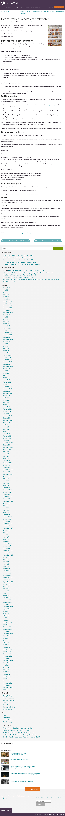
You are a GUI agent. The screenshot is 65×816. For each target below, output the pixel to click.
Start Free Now (59, 7)
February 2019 (7, 490)
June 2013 (6, 640)
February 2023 (7, 382)
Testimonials (20, 796)
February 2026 (7, 301)
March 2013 (6, 647)
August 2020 (7, 449)
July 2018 (6, 505)
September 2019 (8, 474)
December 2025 (7, 306)
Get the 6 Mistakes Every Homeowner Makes (49, 798)
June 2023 (6, 373)
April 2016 (6, 566)
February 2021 (7, 436)
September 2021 (8, 420)
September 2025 (8, 312)
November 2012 (8, 656)
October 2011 (7, 685)
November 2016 (8, 550)
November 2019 (8, 469)
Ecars (4, 270)
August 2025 (7, 315)
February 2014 (7, 622)
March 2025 (6, 326)
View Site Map (5, 810)
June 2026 (6, 292)
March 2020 (6, 461)
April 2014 (6, 618)
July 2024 (6, 344)
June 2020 (6, 454)
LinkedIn (8, 802)
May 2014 (6, 615)
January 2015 (7, 600)
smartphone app (50, 104)
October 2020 (7, 445)
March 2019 (6, 487)
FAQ (14, 796)
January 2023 (7, 384)
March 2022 (6, 407)
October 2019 (7, 472)
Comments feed (7, 720)
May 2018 (6, 510)
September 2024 (8, 339)
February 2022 (7, 409)
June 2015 (6, 589)
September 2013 (8, 633)
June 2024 (6, 346)
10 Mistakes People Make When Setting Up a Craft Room (19, 262)
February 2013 (7, 649)
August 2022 (7, 395)
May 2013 (6, 642)
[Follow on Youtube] (45, 746)
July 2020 (6, 451)
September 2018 (8, 501)
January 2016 (7, 573)
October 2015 (7, 580)
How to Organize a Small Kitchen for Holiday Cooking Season (26, 270)
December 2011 (7, 681)
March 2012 (6, 674)
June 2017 (6, 535)
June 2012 (6, 667)
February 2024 (7, 355)
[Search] (58, 248)
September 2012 (8, 660)
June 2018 (6, 508)
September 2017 (8, 528)
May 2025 (6, 321)
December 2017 (7, 521)
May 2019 (6, 483)
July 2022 (6, 398)
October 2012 (7, 658)
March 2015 (6, 595)
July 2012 (6, 665)
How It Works (7, 7)
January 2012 (7, 678)
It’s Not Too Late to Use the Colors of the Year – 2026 (18, 260)
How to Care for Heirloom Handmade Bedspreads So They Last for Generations (22, 780)
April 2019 (6, 485)
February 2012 (7, 676)
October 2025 (7, 310)
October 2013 (7, 631)
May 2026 (6, 294)
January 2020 (7, 465)
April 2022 (6, 404)
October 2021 (7, 418)
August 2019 (7, 476)
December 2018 (7, 494)
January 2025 (7, 330)
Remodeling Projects (37, 11)
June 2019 (6, 481)
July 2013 (6, 638)
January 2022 (7, 411)
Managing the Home (25, 11)
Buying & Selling (60, 11)
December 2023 (7, 359)
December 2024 (7, 332)
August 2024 (7, 342)
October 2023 (7, 364)
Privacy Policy (61, 814)
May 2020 (6, 456)
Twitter (4, 802)
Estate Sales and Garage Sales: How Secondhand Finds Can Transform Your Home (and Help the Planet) (25, 773)
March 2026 (6, 299)
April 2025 (6, 323)
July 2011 (6, 690)
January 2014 (7, 624)
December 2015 (7, 575)
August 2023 (7, 368)
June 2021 (6, 427)
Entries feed (6, 717)
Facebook (1, 802)
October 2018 (7, 499)
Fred (4, 277)
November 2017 (8, 523)
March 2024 (6, 353)
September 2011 (8, 687)
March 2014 (6, 620)
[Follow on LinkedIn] (40, 746)
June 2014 (6, 613)
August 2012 (7, 663)
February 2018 (7, 517)
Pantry (29, 233)
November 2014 (8, 602)
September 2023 (8, 366)
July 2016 (6, 559)
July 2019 (6, 478)
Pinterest (5, 802)
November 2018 (8, 496)
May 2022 (6, 402)
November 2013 (8, 629)
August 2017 (7, 530)
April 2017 (6, 539)
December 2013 (7, 627)
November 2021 (8, 416)
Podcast (26, 7)
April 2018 (6, 512)
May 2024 (6, 348)
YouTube (10, 802)
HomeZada (6, 275)
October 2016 (7, 553)
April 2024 (6, 350)
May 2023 (6, 375)
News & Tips (23, 13)
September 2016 (8, 555)
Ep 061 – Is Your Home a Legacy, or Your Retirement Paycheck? (21, 264)
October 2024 (7, 337)
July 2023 (6, 371)
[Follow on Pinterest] (5, 746)
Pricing (16, 7)
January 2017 (7, 546)
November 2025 (8, 308)
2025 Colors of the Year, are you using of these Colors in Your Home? (32, 273)
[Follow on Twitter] (4, 746)
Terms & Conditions (52, 814)
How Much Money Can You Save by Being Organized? (16, 241)
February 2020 (7, 463)
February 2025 (7, 328)
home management (21, 233)
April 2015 (6, 593)
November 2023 (8, 362)
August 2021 (7, 422)
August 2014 (7, 609)
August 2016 (7, 557)
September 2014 (8, 606)
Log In (51, 7)
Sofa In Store (7, 273)
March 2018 (6, 514)
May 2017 (6, 537)
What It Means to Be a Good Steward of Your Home (18, 255)
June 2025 (6, 319)
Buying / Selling (7, 696)
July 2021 (6, 425)
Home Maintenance (49, 11)
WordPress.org (7, 722)
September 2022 (8, 393)
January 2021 (7, 438)
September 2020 (8, 447)
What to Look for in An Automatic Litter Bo (24, 275)
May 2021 (6, 429)
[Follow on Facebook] (1, 746)
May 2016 (6, 564)
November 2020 (8, 443)
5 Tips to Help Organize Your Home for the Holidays (47, 241)
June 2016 (6, 562)
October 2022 (7, 391)
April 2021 (6, 431)
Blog (21, 7)
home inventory (10, 233)
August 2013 (7, 636)
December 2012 (7, 654)
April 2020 (6, 458)
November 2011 (8, 683)
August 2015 (7, 584)
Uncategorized (7, 709)
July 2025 (6, 317)
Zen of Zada (5, 11)
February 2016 (7, 571)
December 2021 (7, 413)
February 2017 (7, 544)
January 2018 (7, 519)
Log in (4, 715)
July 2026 (6, 290)
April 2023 (6, 377)
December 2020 (7, 440)
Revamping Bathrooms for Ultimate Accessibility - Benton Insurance (23, 279)
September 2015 (8, 582)
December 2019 (7, 467)
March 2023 (6, 380)
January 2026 (7, 303)
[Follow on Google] (42, 746)
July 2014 (6, 611)
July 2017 (6, 532)
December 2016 (7, 548)
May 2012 (6, 669)
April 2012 (6, 672)
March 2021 (6, 434)
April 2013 (6, 645)
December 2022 (7, 386)
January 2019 (7, 492)
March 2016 (6, 568)
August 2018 (7, 503)
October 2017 (7, 526)
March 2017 (6, 541)
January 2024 (7, 357)
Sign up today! (32, 789)
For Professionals (35, 7)
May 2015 (6, 591)
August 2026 (7, 288)
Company (3, 796)
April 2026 (6, 297)
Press (9, 796)
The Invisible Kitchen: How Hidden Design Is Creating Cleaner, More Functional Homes (23, 766)
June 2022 (6, 400)
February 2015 (7, 597)
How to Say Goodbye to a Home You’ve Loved (16, 258)
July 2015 (6, 586)
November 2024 (8, 335)
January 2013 (7, 651)
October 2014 (7, 604)
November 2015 (8, 577)
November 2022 (8, 389)
